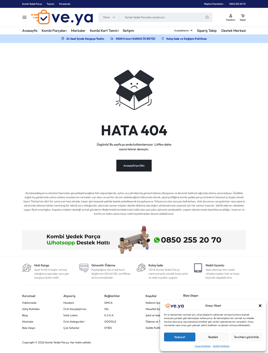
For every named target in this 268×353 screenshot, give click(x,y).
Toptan (50, 3)
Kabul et (179, 337)
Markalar (78, 30)
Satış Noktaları (31, 309)
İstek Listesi (70, 315)
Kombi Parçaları (54, 30)
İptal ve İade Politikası (159, 315)
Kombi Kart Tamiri (104, 30)
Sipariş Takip (207, 30)
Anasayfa (29, 30)
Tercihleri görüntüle (246, 337)
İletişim (128, 30)
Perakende (64, 3)
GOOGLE (110, 321)
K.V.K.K (109, 315)
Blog (25, 315)
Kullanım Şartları (156, 302)
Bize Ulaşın (28, 328)
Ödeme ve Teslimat (157, 321)
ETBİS (108, 328)
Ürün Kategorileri (74, 321)
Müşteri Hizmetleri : (214, 3)
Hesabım (68, 302)
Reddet (213, 337)
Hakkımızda (29, 302)
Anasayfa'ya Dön (134, 165)
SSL (106, 309)
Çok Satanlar (71, 328)
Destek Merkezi (233, 30)
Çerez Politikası (203, 346)
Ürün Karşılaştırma (74, 309)
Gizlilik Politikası (221, 346)
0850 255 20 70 (237, 3)
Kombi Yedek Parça (32, 3)
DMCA (108, 302)
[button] (260, 306)
